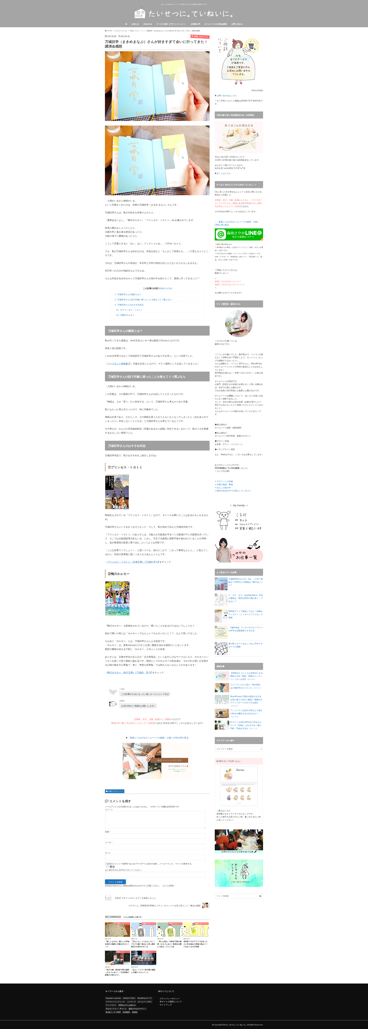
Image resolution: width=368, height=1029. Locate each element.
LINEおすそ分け (129, 998)
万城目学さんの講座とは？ (128, 294)
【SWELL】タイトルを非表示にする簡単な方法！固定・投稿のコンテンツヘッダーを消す (246, 676)
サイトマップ (166, 1004)
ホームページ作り (145, 1002)
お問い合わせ (237, 24)
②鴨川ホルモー (125, 315)
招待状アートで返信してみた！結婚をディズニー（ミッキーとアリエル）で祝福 (245, 614)
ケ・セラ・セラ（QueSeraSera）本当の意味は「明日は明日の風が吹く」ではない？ (245, 598)
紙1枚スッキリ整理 (113, 1012)
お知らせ (135, 24)
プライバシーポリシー (170, 998)
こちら (218, 471)
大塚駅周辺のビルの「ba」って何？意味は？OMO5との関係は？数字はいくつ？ (245, 582)
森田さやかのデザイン (137, 1009)
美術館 (134, 1012)
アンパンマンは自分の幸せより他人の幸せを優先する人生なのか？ (246, 713)
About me (147, 24)
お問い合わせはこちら (227, 95)
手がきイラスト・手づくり (116, 1009)
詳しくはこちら (224, 173)
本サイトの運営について (171, 1001)
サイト (108, 853)
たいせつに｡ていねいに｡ (236, 1025)
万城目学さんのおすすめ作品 (129, 304)
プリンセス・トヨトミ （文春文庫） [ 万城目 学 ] (132, 561)
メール (108, 842)
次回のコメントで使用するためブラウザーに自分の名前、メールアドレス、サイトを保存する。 (150, 864)
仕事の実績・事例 (225, 484)
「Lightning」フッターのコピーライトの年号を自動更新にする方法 (245, 629)
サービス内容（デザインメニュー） (171, 24)
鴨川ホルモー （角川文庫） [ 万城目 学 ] (128, 672)
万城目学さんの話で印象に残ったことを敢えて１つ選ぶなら (143, 299)
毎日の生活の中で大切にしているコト (234, 490)
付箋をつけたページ (115, 791)
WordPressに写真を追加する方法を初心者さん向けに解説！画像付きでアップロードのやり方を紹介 (246, 701)
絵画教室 (126, 1012)
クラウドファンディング (115, 1002)
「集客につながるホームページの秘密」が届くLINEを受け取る (158, 737)
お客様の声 (195, 24)
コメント (109, 809)
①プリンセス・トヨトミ (129, 310)
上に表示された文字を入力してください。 (124, 870)
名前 (107, 832)
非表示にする (165, 288)
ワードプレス (111, 1005)
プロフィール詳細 (225, 481)
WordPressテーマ (145, 998)
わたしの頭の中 (224, 487)
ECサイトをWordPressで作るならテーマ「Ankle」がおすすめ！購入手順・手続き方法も (246, 725)
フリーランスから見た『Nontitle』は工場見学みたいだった (246, 686)
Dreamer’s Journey (113, 998)
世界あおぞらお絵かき (127, 1005)
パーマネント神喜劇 (117, 363)
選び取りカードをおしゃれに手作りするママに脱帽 (245, 645)
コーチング (131, 1002)
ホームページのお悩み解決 (216, 24)
